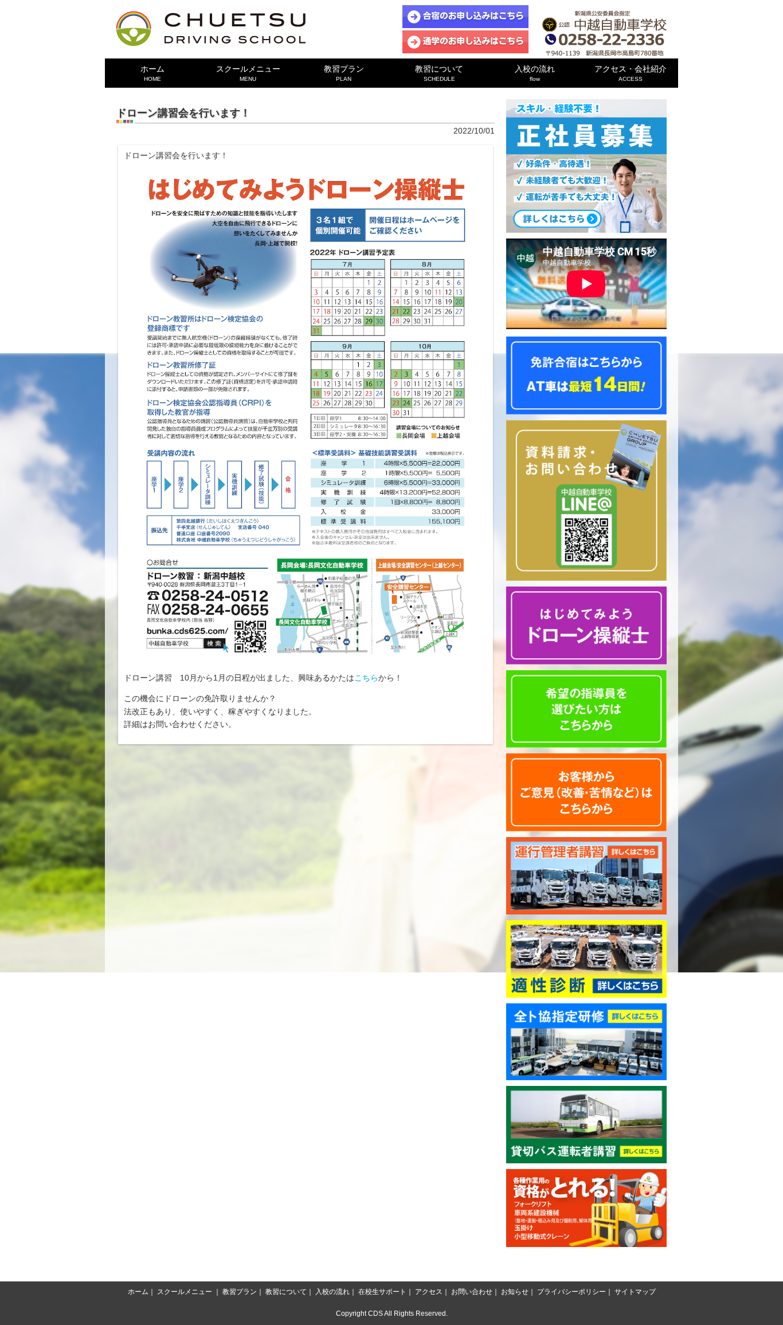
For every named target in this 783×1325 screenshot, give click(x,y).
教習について (439, 73)
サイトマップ (635, 1292)
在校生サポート (382, 1292)
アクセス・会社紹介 (630, 73)
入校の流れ (535, 73)
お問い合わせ (471, 1292)
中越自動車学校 (211, 28)
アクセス (429, 1292)
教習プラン (344, 73)
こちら (366, 677)
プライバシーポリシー (571, 1292)
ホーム (152, 73)
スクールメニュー (248, 73)
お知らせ (514, 1292)
